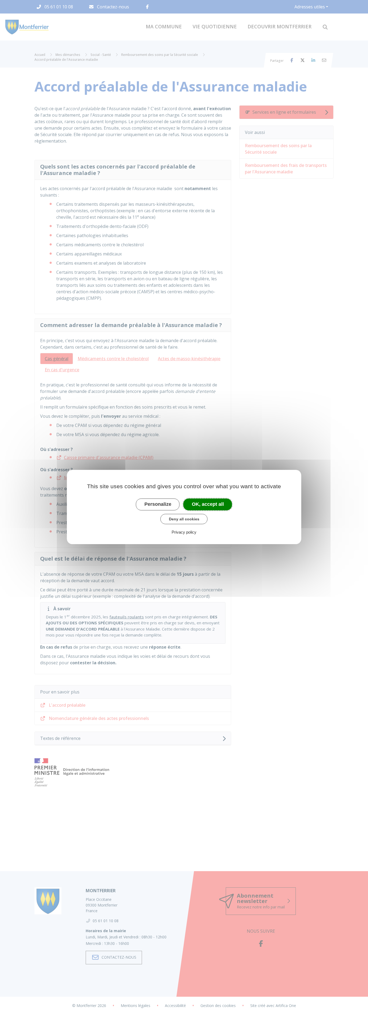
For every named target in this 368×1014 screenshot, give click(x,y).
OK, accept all (208, 504)
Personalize (157, 504)
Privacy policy (184, 532)
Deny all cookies (184, 519)
